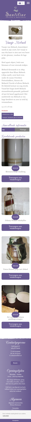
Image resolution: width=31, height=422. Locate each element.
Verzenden (15, 408)
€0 (22, 3)
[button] (19, 28)
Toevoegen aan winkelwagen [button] (15, 178)
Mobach (25, 83)
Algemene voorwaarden (16, 403)
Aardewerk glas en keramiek (15, 117)
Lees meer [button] (6, 415)
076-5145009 (16, 351)
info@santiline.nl (16, 355)
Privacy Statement (15, 405)
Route (15, 363)
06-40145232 (16, 353)
